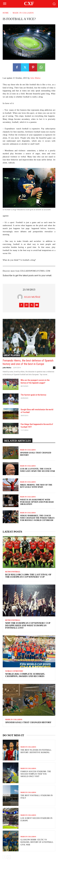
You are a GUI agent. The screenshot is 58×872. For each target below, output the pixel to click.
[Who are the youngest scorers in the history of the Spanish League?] (10, 384)
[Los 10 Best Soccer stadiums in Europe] (10, 818)
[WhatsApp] (41, 67)
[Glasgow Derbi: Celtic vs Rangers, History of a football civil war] (10, 841)
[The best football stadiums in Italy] (10, 795)
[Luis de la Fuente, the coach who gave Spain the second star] (10, 468)
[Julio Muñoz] (20, 297)
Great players (12, 355)
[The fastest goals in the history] (10, 399)
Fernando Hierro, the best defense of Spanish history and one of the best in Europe (28, 362)
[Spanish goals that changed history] (10, 452)
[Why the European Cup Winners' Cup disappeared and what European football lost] (29, 600)
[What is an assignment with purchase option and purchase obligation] (10, 500)
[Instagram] (26, 305)
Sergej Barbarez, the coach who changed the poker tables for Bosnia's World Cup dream (37, 518)
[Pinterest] (33, 67)
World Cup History (14, 671)
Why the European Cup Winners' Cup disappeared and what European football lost (27, 625)
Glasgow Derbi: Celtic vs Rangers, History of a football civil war (37, 842)
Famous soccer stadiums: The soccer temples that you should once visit (36, 773)
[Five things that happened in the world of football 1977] (10, 428)
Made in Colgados (23, 13)
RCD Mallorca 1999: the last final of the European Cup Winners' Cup (28, 575)
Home (6, 13)
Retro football (12, 572)
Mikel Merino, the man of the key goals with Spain (36, 486)
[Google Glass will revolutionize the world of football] (10, 413)
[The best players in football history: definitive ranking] (10, 750)
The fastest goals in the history (33, 395)
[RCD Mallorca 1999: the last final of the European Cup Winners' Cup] (29, 552)
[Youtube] (37, 305)
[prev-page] (4, 857)
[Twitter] (25, 67)
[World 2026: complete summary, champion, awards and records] (29, 651)
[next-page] (8, 857)
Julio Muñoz (35, 78)
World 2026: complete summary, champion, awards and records (25, 675)
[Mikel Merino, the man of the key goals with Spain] (10, 484)
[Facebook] (17, 67)
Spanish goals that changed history (28, 722)
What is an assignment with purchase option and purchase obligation (37, 502)
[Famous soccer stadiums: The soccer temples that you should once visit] (10, 772)
